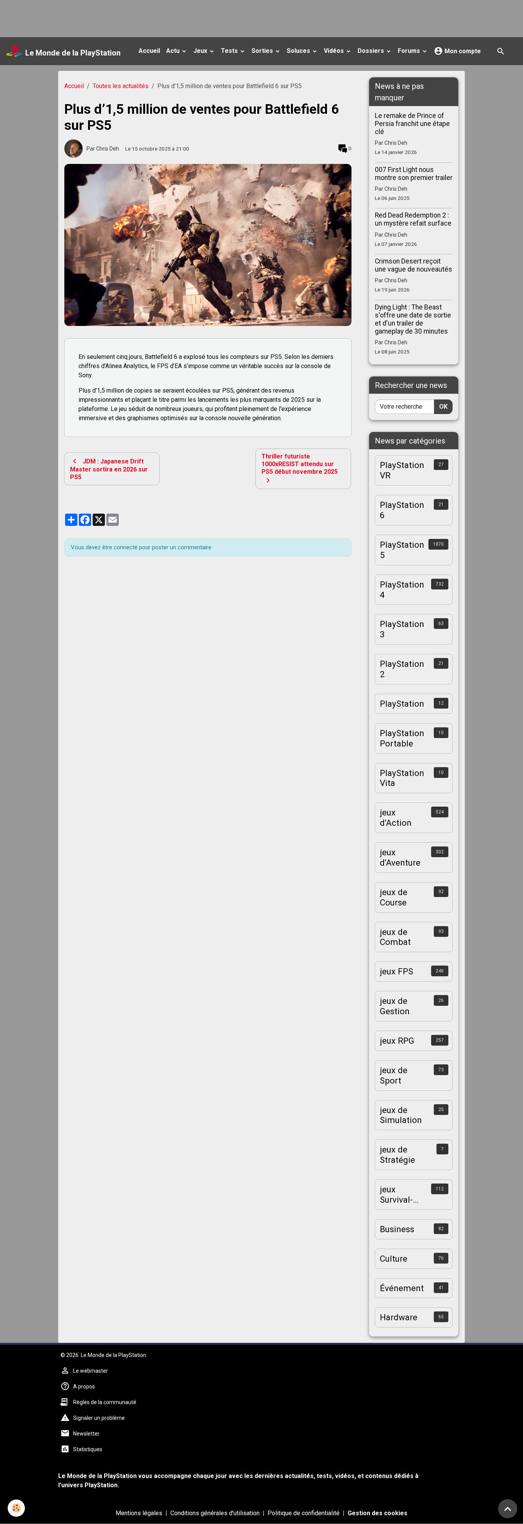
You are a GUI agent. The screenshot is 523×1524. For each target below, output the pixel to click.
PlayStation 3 (402, 629)
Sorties (263, 50)
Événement (402, 1288)
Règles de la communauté (104, 1402)
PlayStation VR (402, 470)
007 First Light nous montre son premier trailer (414, 174)
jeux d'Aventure (400, 857)
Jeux (201, 50)
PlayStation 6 (402, 510)
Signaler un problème (99, 1418)
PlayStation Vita (402, 778)
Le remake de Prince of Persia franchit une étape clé (412, 124)
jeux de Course (393, 897)
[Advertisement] (139, 17)
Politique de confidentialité (304, 1513)
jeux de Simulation (401, 1115)
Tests (230, 50)
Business (397, 1229)
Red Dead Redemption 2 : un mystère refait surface (413, 219)
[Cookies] (16, 1508)
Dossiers (372, 50)
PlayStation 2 (402, 669)
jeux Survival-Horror (396, 1194)
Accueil (149, 50)
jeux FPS (396, 971)
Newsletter (86, 1434)
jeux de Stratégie (397, 1154)
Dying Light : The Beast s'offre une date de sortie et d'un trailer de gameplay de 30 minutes (413, 319)
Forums (410, 50)
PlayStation (402, 704)
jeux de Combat (395, 937)
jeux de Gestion (395, 1006)
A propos (84, 1386)
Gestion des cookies (377, 1513)
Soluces (299, 50)
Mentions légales (139, 1513)
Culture (393, 1259)
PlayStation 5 (402, 550)
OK (443, 406)
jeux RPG (397, 1041)
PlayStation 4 (402, 589)
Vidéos (334, 50)
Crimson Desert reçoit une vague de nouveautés (413, 265)
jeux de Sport (393, 1075)
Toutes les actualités (121, 86)
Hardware (398, 1317)
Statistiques (87, 1449)
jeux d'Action (396, 817)
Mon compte (462, 51)
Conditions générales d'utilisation (215, 1513)
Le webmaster (90, 1371)
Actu (173, 50)
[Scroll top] (507, 1508)
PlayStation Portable (402, 738)
